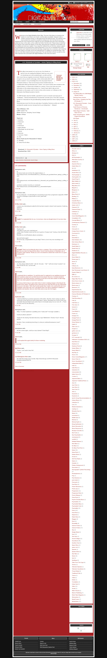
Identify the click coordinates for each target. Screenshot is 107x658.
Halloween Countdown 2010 (79, 339)
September (76, 89)
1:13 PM (17, 241)
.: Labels (27, 22)
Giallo (73, 324)
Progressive (75, 491)
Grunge (74, 335)
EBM (73, 274)
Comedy (74, 213)
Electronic (21, 160)
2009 (73, 134)
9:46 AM (17, 332)
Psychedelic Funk (76, 506)
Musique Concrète (77, 430)
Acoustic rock (75, 148)
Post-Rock (74, 484)
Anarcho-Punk (75, 164)
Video (73, 586)
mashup (74, 409)
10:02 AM (18, 292)
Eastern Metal (75, 272)
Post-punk (74, 482)
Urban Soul (75, 584)
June (75, 122)
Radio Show (75, 517)
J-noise (74, 376)
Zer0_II (17, 215)
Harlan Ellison (75, 348)
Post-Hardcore (76, 478)
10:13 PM (18, 200)
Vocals (73, 588)
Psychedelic (75, 501)
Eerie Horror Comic (77, 281)
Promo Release (76, 495)
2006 (73, 141)
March (75, 128)
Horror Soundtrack (77, 361)
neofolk (74, 439)
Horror (73, 354)
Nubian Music (75, 454)
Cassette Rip (75, 200)
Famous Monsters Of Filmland (80, 294)
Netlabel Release (76, 441)
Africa (73, 151)
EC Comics (75, 276)
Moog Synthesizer (77, 424)
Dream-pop (75, 259)
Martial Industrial (76, 406)
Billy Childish (75, 181)
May (75, 124)
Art (72, 168)
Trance (74, 575)
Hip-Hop (74, 352)
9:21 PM (17, 211)
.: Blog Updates (37, 24)
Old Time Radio (76, 458)
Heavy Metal (75, 350)
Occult (73, 456)
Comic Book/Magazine (78, 216)
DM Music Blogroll (73, 649)
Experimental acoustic (78, 291)
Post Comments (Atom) (27, 370)
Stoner (73, 556)
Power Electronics (76, 486)
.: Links (34, 22)
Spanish (74, 549)
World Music (75, 601)
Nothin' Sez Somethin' (20, 648)
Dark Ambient (75, 239)
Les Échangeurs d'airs (21, 356)
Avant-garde (75, 177)
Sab (88, 67)
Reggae (74, 519)
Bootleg (74, 196)
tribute (73, 579)
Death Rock (75, 248)
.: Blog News (17, 24)
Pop (73, 475)
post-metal (75, 480)
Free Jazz (74, 304)
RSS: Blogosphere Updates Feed (47, 647)
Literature (74, 402)
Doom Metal (75, 257)
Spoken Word (75, 551)
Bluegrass (74, 190)
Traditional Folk (76, 573)
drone (73, 261)
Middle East (75, 417)
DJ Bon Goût (18, 204)
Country (74, 224)
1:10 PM (17, 267)
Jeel (73, 391)
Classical (74, 207)
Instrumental (75, 372)
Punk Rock (75, 512)
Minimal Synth (75, 422)
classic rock (75, 205)
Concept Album (76, 220)
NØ (88, 61)
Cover (73, 226)
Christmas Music (76, 203)
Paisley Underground (77, 465)
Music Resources (76, 428)
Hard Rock (75, 341)
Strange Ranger (77, 67)
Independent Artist (77, 363)
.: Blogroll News (27, 24)
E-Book (74, 265)
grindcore (74, 333)
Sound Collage (34, 160)
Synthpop (74, 560)
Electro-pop (75, 285)
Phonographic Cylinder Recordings (81, 469)
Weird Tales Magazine (78, 595)
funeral (74, 307)
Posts (71, 2)
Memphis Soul (75, 411)
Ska (73, 530)
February (76, 130)
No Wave (74, 445)
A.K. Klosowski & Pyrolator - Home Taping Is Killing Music (41, 62)
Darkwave (74, 244)
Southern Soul (75, 543)
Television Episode (77, 566)
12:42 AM (18, 352)
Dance (73, 235)
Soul (73, 534)
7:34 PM (17, 324)
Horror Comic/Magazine (78, 357)
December (76, 83)
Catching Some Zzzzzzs (79, 97)
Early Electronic (76, 268)
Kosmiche (74, 393)
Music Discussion (76, 426)
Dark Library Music (77, 242)
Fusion (74, 313)
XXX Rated (76, 118)
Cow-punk (74, 229)
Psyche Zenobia (18, 645)
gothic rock (75, 331)
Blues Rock (75, 194)
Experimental (27, 160)
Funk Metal (75, 311)
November (76, 85)
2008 (73, 136)
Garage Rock (75, 320)
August (75, 91)
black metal (75, 183)
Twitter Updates (72, 647)
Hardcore (74, 344)
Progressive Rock (76, 493)
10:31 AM (18, 257)
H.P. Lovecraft (75, 337)
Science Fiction (76, 525)
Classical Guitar (76, 209)
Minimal (74, 419)
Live (73, 404)
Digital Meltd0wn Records (78, 252)
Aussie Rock (75, 172)
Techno (74, 564)
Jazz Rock (74, 387)
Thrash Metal (75, 571)
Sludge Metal (75, 532)
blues (73, 192)
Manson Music (18, 643)
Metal (73, 413)
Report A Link (43, 643)
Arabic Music (75, 166)
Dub (73, 263)
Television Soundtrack (78, 569)
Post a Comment (19, 366)
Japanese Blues (76, 378)
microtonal (74, 415)
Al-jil (73, 155)
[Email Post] (26, 158)
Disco (73, 255)
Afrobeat (74, 153)
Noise (73, 450)
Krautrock (74, 396)
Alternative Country (77, 159)
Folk (73, 300)
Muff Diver (18, 348)
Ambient (74, 161)
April (75, 126)
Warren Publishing (77, 592)
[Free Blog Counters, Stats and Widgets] (81, 631)
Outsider (74, 463)
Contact (42, 641)
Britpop (74, 198)
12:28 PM (18, 362)
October (76, 87)
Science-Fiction (76, 527)
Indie (73, 365)
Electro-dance (75, 283)
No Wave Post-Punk (77, 448)
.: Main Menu (18, 22)
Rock (73, 521)
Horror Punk (75, 359)
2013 (73, 77)
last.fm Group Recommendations (80, 398)
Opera (73, 461)
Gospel (74, 328)
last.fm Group (72, 641)
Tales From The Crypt (78, 562)
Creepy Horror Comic (77, 231)
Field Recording (76, 298)
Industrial (74, 370)
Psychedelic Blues (77, 504)
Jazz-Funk (74, 389)
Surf (73, 558)
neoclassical (75, 437)
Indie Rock (75, 367)
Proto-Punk (75, 497)
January (76, 132)
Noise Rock (75, 452)
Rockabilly (74, 523)
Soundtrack (75, 540)
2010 (73, 81)
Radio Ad (74, 514)
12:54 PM (18, 344)
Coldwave (74, 211)
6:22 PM (17, 305)
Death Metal (75, 246)
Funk (73, 309)
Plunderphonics (76, 473)
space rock (75, 547)
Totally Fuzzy (18, 641)
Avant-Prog (75, 179)
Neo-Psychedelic (76, 435)
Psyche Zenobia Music (78, 499)
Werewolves (75, 597)
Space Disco (75, 545)
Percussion (75, 467)
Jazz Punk (74, 385)
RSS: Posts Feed (43, 645)
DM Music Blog (72, 643)
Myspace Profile (72, 645)
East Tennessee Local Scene (79, 270)
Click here (79, 32)
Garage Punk (75, 317)
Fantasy (74, 296)
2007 (73, 139)
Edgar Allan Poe (76, 278)
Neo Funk (74, 432)
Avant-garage (75, 174)
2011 (73, 79)
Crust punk (75, 233)
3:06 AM (17, 188)
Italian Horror (75, 374)
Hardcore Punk (76, 346)
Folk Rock (74, 302)
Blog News (75, 185)
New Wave (75, 443)
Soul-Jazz (74, 536)
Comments (90, 2)
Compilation (75, 218)
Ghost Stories (75, 322)
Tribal (73, 577)
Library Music (75, 400)
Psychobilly (75, 508)
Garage (74, 315)
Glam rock (74, 326)
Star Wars (74, 553)
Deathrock (74, 250)
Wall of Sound (75, 590)
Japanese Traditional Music (79, 380)
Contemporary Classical (78, 222)
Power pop (75, 488)
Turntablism (75, 582)
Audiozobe (18, 296)
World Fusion (75, 599)
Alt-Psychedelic (76, 157)
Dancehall (74, 237)
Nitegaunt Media (18, 647)
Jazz (73, 383)
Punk (73, 510)
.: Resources (41, 22)
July (75, 120)
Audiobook (75, 170)
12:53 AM (18, 223)
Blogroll (74, 187)
